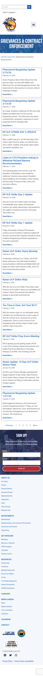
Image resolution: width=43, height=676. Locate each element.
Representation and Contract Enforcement (16, 523)
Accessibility (29, 661)
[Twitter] (10, 655)
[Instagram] (16, 655)
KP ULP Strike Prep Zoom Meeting (21, 336)
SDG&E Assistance (7, 588)
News (3, 603)
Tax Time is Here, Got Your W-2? (20, 305)
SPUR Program (6, 547)
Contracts (4, 567)
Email (5, 459)
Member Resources (8, 570)
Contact (5, 625)
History (3, 485)
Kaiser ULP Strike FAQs (15, 279)
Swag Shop (5, 563)
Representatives (6, 496)
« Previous (9, 425)
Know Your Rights (7, 574)
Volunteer (4, 550)
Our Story (4, 481)
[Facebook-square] (5, 655)
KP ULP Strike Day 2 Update (17, 194)
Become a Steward (7, 543)
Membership (5, 519)
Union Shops (5, 507)
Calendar (5, 619)
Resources (6, 559)
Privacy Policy (7, 661)
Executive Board (6, 492)
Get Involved (7, 536)
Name (5, 451)
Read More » (8, 94)
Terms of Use (19, 661)
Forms (3, 577)
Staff (3, 503)
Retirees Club (5, 510)
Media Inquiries (6, 606)
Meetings (4, 539)
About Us (5, 478)
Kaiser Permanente (7, 585)
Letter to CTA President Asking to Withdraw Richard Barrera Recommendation (20, 160)
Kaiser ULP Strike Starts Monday (20, 251)
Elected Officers (6, 489)
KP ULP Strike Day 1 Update (17, 222)
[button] (33, 24)
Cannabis (5, 594)
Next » (35, 425)
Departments (7, 516)
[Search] (29, 7)
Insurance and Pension (9, 527)
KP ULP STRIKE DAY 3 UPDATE (19, 132)
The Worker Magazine (9, 581)
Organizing (5, 530)
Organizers (5, 499)
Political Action (6, 554)
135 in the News (6, 610)
